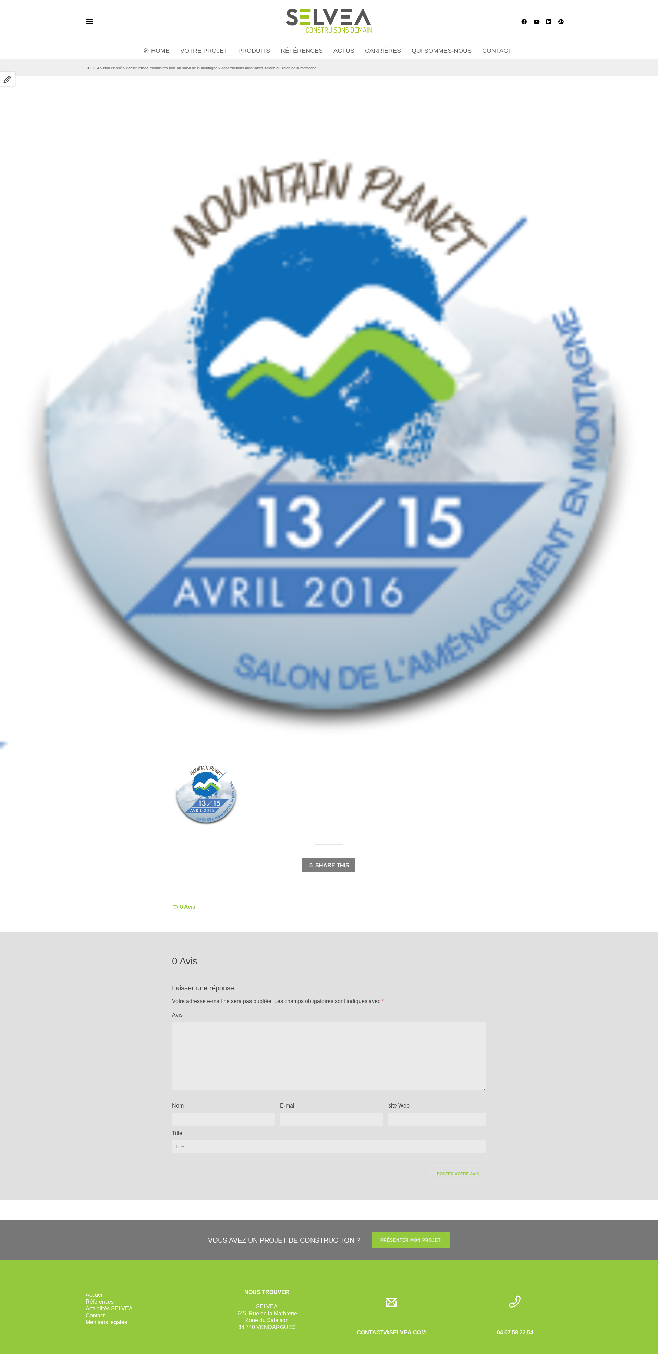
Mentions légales (106, 1322)
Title (177, 1133)
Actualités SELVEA (109, 1308)
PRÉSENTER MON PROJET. (411, 1240)
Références (100, 1302)
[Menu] (89, 21)
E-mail (288, 1106)
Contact (95, 1315)
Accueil (95, 1295)
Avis (177, 1015)
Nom (178, 1106)
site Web (399, 1106)
